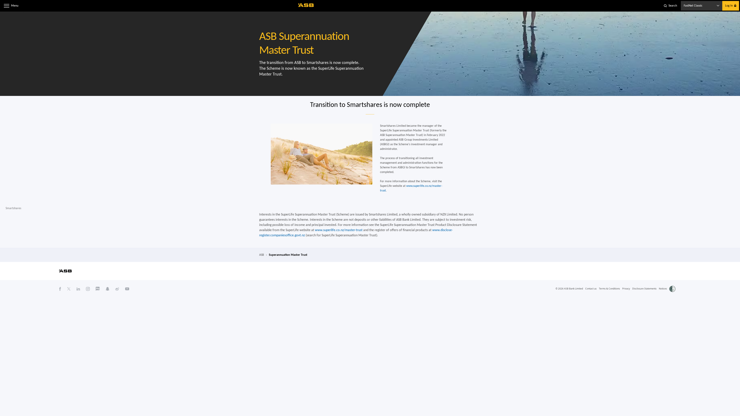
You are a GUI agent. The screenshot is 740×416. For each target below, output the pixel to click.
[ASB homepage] (306, 5)
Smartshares (13, 208)
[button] (6, 5)
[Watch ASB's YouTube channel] (127, 288)
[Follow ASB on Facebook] (60, 288)
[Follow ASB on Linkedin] (78, 288)
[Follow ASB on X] (69, 288)
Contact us (591, 288)
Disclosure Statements (644, 288)
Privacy (626, 288)
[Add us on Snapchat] (107, 288)
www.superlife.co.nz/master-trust (338, 230)
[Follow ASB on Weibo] (117, 288)
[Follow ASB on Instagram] (88, 288)
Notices (663, 288)
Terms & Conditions (609, 288)
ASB (261, 255)
